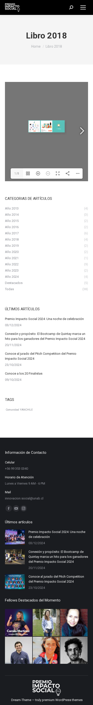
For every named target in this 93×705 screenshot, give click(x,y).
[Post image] (15, 536)
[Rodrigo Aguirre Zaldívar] (74, 651)
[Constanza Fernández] (47, 651)
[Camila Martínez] (19, 623)
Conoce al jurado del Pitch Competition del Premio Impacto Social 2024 (40, 356)
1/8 (16, 173)
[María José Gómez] (74, 623)
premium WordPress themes (62, 700)
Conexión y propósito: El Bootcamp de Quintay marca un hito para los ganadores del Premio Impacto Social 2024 (45, 336)
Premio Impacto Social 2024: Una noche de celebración (44, 319)
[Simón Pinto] (19, 651)
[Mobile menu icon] (83, 7)
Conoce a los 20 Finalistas (23, 373)
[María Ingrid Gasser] (47, 623)
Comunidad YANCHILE (19, 409)
